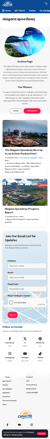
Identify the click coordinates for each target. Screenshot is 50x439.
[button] (42, 433)
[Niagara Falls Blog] (7, 4)
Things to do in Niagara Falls (14, 172)
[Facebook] (10, 342)
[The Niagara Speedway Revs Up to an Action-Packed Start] (25, 133)
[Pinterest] (40, 342)
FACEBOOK (7, 427)
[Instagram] (10, 357)
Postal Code (13, 284)
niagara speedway (24, 169)
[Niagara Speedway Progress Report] (25, 192)
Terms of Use (17, 435)
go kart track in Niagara (13, 166)
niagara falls (35, 166)
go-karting (25, 166)
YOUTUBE (19, 427)
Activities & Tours (12, 158)
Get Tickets (32, 111)
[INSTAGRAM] (31, 424)
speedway (8, 222)
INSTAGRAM (31, 427)
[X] (25, 342)
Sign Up (13, 315)
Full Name (12, 261)
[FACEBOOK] (7, 424)
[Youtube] (25, 357)
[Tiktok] (40, 357)
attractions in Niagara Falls (16, 163)
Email (11, 272)
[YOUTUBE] (19, 424)
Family (40, 158)
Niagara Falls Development (16, 219)
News (7, 160)
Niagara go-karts (11, 169)
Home (15, 111)
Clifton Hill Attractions (33, 163)
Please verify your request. (19, 296)
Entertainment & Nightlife (28, 158)
